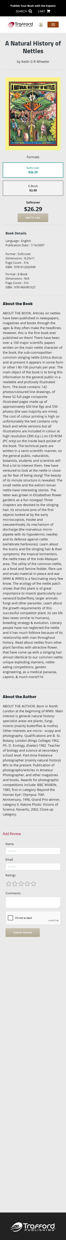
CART (42, 11)
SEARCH (21, 11)
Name (10, 844)
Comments (13, 893)
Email (9, 860)
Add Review (12, 834)
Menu (53, 24)
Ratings (11, 875)
